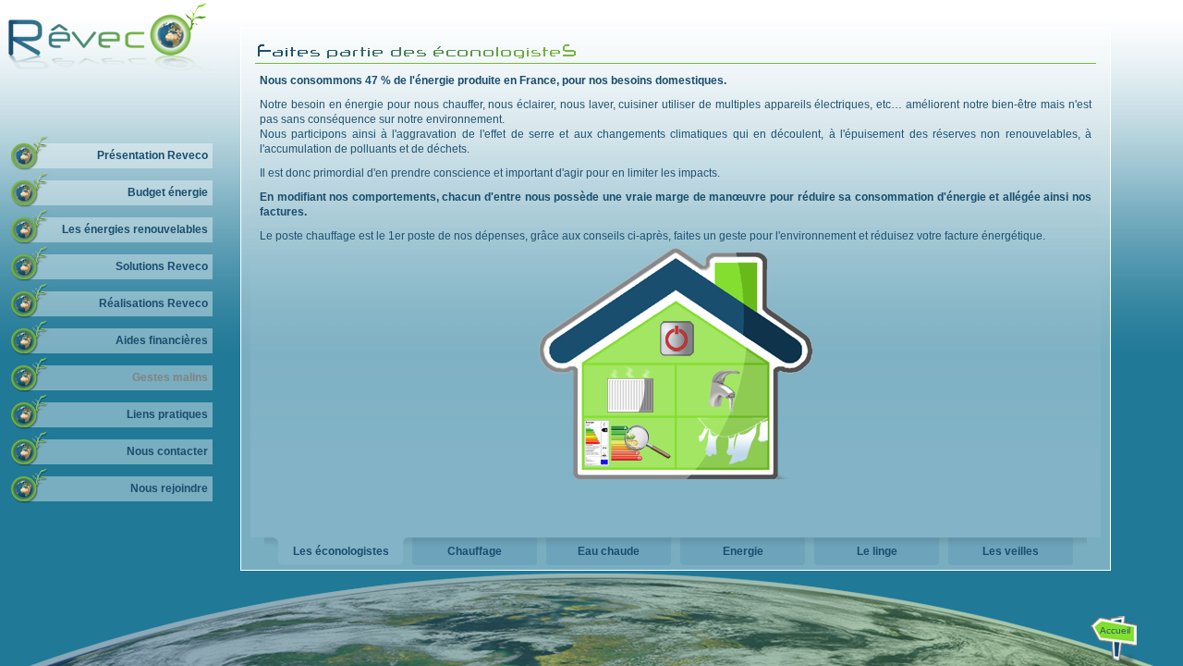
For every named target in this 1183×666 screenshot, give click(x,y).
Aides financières (162, 340)
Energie (743, 551)
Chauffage (474, 551)
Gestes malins (170, 377)
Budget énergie (168, 192)
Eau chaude (609, 551)
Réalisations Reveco (153, 303)
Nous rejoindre (169, 488)
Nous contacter (167, 451)
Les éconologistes (341, 551)
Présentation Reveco (152, 155)
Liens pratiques (167, 414)
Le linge (877, 551)
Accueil (1115, 630)
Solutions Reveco (162, 266)
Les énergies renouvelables (135, 229)
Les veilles (1010, 551)
